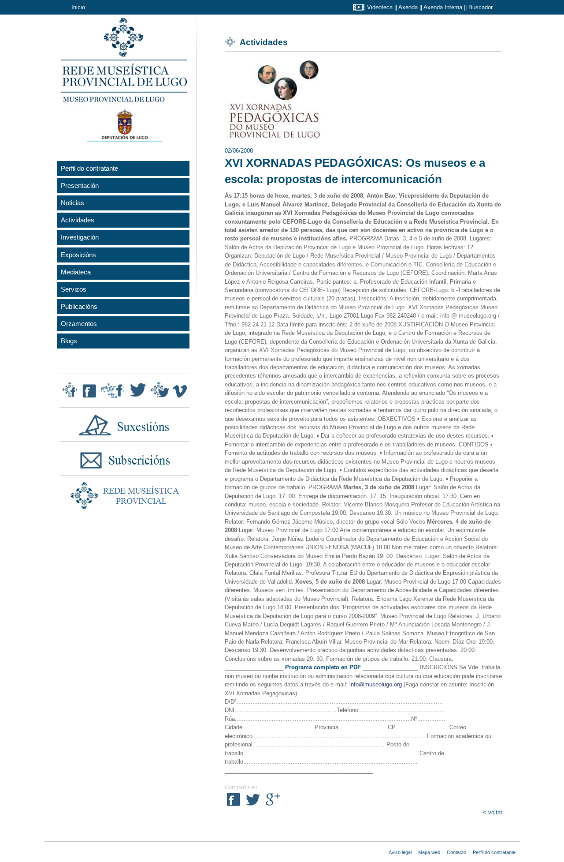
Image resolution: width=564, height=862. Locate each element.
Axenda (408, 7)
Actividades (77, 220)
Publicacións (79, 306)
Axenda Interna (442, 7)
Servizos (73, 289)
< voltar (492, 812)
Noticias (72, 202)
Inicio (78, 7)
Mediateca (76, 272)
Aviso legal (400, 852)
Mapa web (429, 852)
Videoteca (380, 7)
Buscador (480, 7)
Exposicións (78, 255)
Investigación (80, 237)
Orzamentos (79, 323)
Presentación (80, 185)
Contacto (456, 852)
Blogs (69, 341)
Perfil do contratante (89, 168)
